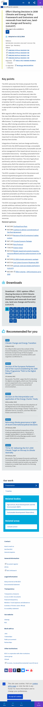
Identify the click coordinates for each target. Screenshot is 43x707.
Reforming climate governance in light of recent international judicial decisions (21, 423)
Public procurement (10, 640)
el (34, 309)
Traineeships (8, 637)
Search (21, 705)
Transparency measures (11, 594)
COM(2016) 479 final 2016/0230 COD (18, 50)
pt (23, 317)
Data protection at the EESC (12, 582)
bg (11, 309)
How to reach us (9, 546)
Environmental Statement (12, 585)
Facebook (14, 670)
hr (19, 313)
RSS (5, 623)
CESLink (6, 659)
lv (26, 313)
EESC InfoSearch (12, 571)
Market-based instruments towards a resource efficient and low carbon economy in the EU (24, 253)
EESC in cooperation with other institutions (17, 654)
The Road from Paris (20, 226)
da (23, 309)
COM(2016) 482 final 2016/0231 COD (18, 55)
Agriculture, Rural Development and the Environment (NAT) (21, 505)
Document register (12, 564)
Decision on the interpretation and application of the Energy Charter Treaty (21, 397)
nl (15, 317)
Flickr (27, 670)
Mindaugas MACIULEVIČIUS (25, 66)
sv (15, 321)
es (15, 309)
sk (30, 317)
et (30, 309)
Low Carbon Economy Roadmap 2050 (26, 262)
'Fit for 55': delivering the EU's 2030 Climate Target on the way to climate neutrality (20, 450)
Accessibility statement (11, 609)
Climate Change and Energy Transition (20, 343)
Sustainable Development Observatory (20, 512)
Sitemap (6, 620)
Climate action (12, 527)
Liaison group (8, 656)
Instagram (10, 670)
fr (14, 313)
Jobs (5, 634)
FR (7, 32)
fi (11, 321)
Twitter (19, 670)
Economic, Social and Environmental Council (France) (22, 663)
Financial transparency (11, 600)
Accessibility (29, 3)
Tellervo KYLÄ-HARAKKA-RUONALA (25, 61)
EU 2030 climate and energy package (25, 259)
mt (11, 317)
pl (19, 317)
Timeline (8, 491)
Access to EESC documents (12, 597)
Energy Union (18, 248)
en (11, 313)
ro (26, 317)
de (27, 309)
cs (19, 309)
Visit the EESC (8, 549)
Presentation (10, 485)
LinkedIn (6, 670)
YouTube (31, 670)
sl (34, 317)
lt (30, 313)
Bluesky (23, 670)
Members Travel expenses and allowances (17, 603)
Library (6, 567)
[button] (34, 3)
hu (34, 313)
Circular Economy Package (23, 241)
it (22, 313)
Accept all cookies (15, 696)
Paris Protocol (18, 244)
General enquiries (9, 552)
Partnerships (8, 642)
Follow (40, 3)
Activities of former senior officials (14, 606)
